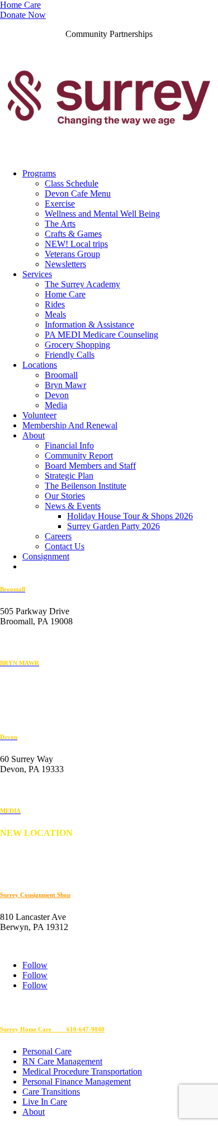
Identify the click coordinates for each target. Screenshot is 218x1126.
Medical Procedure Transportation (82, 1071)
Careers (58, 536)
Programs (39, 173)
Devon (57, 395)
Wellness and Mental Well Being (102, 213)
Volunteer (39, 415)
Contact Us (64, 546)
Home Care (20, 5)
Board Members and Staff (90, 465)
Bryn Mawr (65, 385)
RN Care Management (62, 1061)
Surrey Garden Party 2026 (113, 526)
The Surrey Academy (82, 284)
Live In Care (44, 1101)
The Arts (60, 223)
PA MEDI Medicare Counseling (101, 334)
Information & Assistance (89, 324)
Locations (39, 365)
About (33, 435)
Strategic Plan (69, 475)
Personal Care (47, 1051)
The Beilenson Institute (85, 485)
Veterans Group (72, 254)
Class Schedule (71, 183)
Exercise (60, 203)
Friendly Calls (69, 354)
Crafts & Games (73, 234)
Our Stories (65, 496)
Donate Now (23, 15)
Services (37, 274)
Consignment (45, 556)
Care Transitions (51, 1091)
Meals (55, 314)
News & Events (73, 506)
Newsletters (65, 264)
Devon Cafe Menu (78, 193)
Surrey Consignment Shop (35, 894)
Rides (55, 304)
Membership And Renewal (69, 425)
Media (56, 405)
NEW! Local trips (76, 244)
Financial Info (69, 445)
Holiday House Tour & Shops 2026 (130, 516)
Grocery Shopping (77, 344)
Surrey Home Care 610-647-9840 (52, 1029)
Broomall (61, 375)
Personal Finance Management (76, 1081)
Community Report (79, 455)
